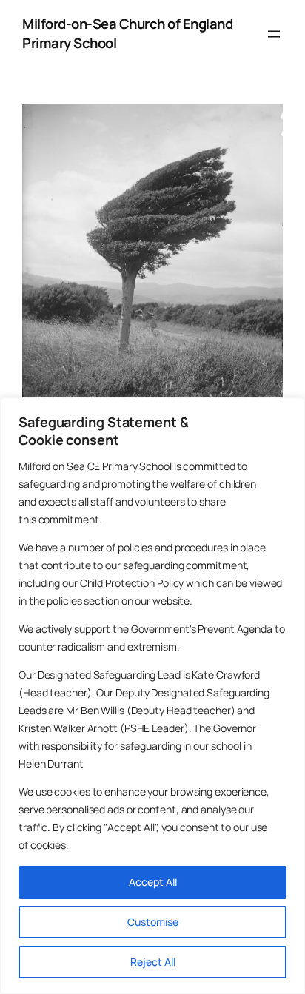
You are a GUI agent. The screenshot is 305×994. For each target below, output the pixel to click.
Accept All (153, 882)
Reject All (152, 962)
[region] (152, 695)
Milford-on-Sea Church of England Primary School (127, 33)
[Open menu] (274, 34)
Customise (152, 922)
